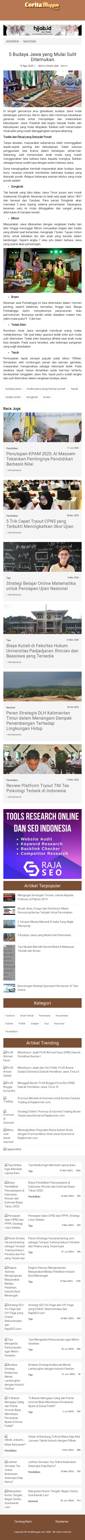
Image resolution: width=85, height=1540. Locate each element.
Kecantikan (62, 1015)
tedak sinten (13, 397)
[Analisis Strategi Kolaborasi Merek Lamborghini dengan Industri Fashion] (15, 1376)
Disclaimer (62, 1521)
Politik (22, 1023)
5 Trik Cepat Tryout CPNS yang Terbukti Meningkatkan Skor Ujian (40, 524)
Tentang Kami (23, 1521)
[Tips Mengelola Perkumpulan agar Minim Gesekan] (15, 1347)
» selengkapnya (13, 470)
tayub (74, 388)
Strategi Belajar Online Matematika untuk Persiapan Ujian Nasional (41, 586)
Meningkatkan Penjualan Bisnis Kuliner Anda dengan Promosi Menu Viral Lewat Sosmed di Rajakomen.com (46, 1134)
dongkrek (32, 397)
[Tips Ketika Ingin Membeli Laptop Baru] (15, 1168)
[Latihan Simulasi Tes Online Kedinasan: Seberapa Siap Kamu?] (15, 1471)
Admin (64, 65)
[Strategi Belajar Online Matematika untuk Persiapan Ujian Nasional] (42, 566)
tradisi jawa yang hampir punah (46, 388)
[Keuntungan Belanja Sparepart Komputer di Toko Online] (12, 987)
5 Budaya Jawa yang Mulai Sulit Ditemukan (44, 935)
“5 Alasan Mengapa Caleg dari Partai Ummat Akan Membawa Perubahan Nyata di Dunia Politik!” (51, 1402)
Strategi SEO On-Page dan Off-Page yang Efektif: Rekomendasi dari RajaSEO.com (51, 1309)
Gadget (35, 1023)
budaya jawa (13, 388)
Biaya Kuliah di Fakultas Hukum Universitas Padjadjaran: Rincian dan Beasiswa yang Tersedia (42, 650)
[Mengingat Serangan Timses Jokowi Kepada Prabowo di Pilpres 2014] (12, 897)
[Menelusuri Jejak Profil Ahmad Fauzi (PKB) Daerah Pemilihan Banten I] (9, 1056)
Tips (8, 578)
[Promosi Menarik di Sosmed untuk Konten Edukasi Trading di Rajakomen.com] (9, 1099)
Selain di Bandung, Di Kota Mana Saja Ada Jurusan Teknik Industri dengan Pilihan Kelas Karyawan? (42, 1440)
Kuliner (9, 1023)
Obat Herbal (27, 1015)
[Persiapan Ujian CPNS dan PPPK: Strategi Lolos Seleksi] (15, 1221)
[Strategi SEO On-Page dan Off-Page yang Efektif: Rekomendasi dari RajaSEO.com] (15, 1316)
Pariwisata (44, 1015)
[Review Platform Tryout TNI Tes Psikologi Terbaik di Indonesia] (42, 769)
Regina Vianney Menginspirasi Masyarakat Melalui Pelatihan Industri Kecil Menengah (51, 1271)
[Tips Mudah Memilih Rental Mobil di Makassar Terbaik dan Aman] (9, 962)
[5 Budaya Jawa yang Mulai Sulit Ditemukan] (12, 937)
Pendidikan (12, 448)
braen (47, 397)
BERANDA (12, 41)
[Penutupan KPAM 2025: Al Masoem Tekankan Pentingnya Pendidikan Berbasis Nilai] (42, 441)
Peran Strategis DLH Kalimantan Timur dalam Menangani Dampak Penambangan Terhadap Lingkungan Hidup (39, 720)
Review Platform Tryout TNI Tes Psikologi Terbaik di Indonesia (37, 788)
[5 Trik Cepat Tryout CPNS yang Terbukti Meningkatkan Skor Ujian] (42, 501)
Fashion (10, 1015)
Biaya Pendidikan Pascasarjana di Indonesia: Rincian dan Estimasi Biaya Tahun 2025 (51, 1186)
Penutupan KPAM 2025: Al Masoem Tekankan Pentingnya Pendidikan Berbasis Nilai (41, 459)
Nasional (10, 707)
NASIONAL (30, 41)
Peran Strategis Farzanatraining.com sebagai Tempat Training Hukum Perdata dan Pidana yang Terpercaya (53, 1242)
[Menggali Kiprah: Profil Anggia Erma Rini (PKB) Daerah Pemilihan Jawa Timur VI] (9, 1086)
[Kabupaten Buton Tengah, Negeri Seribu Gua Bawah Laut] (15, 1499)
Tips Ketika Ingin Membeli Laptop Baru (52, 1165)
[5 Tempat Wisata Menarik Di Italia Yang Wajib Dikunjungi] (12, 923)
